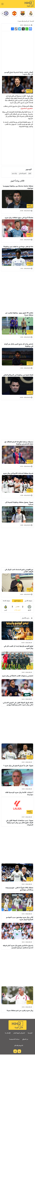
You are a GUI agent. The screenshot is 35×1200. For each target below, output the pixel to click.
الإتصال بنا (7, 1033)
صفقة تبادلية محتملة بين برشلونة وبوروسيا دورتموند (18, 187)
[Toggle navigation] (2, 4)
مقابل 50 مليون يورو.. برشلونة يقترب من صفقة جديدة (19, 314)
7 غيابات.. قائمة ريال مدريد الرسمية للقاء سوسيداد (19, 793)
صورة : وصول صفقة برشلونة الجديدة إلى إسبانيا (19, 503)
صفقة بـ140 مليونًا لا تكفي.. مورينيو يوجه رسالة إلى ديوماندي (19, 889)
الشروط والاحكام (18, 1045)
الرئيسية (32, 21)
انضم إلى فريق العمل (19, 1033)
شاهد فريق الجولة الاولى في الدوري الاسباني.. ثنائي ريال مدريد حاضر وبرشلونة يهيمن (17, 704)
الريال (29, 173)
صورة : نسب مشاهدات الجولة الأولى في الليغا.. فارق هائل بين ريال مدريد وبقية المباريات (19, 822)
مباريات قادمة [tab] (6, 600)
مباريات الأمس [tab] (28, 600)
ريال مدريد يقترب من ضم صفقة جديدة (20, 1010)
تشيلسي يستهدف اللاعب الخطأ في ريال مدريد (17, 676)
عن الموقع (25, 1039)
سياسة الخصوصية (14, 1039)
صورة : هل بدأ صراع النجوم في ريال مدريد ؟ (18, 765)
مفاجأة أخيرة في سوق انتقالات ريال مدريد (19, 217)
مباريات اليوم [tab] (17, 600)
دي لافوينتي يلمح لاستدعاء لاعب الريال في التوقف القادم (19, 571)
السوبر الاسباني (22, 173)
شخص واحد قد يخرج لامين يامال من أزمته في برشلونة (18, 345)
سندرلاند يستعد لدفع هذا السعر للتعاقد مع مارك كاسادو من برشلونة (19, 443)
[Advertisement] (17, 51)
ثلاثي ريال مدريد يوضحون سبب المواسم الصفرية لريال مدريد (19, 918)
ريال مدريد (21, 21)
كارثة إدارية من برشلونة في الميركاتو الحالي (18, 375)
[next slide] (2, 13)
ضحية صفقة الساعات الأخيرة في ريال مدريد (18, 473)
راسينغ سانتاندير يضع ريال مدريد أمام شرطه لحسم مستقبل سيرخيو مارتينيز (18, 947)
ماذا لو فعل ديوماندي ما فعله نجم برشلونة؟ (18, 246)
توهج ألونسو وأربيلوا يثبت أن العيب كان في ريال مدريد (18, 647)
